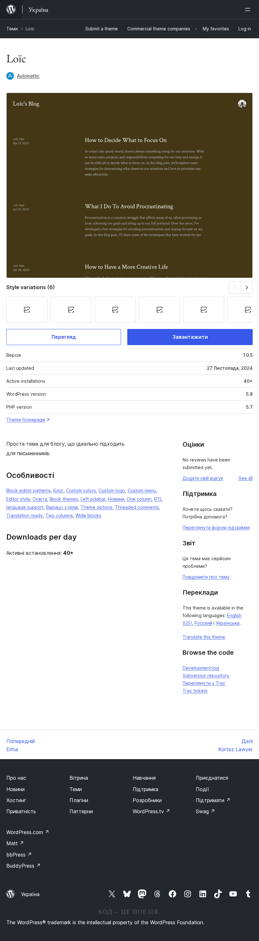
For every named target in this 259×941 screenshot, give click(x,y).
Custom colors (81, 490)
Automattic (28, 75)
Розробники (147, 800)
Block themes (64, 499)
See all (245, 478)
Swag (205, 811)
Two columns (59, 515)
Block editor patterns (28, 490)
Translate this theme (204, 637)
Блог (58, 490)
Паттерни (81, 811)
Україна (30, 894)
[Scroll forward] (247, 287)
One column (139, 499)
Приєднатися (212, 778)
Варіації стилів (62, 507)
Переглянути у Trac (204, 683)
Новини (116, 499)
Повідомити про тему (206, 576)
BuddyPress (23, 866)
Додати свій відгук (203, 478)
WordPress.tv (151, 811)
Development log (201, 668)
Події (202, 789)
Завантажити (190, 337)
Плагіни (78, 800)
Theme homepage (25, 419)
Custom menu (142, 490)
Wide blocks (88, 515)
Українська (227, 623)
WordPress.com (27, 832)
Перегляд (63, 337)
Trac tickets (195, 690)
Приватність (21, 811)
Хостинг (16, 800)
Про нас (16, 778)
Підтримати (213, 800)
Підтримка (145, 789)
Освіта (40, 499)
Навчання (144, 778)
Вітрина (78, 778)
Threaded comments (137, 507)
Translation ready (24, 515)
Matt (15, 843)
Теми (12, 28)
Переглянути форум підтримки (216, 527)
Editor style (18, 499)
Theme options (96, 507)
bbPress (19, 854)
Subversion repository (206, 675)
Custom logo (112, 490)
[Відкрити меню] (249, 9)
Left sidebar (93, 499)
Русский (203, 623)
